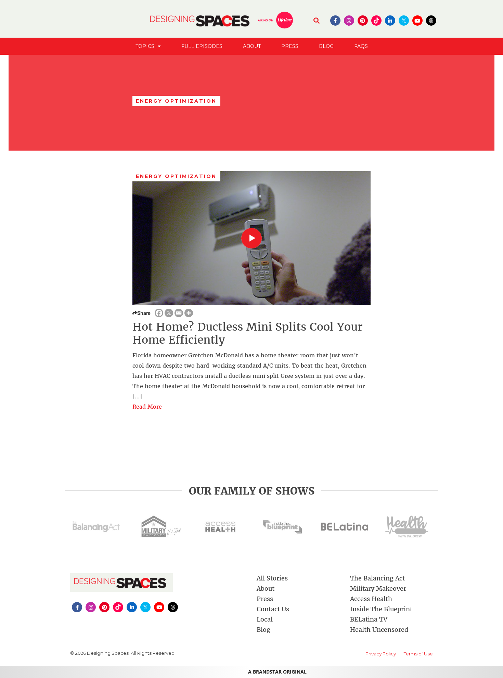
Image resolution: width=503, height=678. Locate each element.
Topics (145, 46)
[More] (188, 313)
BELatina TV (368, 619)
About (252, 46)
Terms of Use (418, 653)
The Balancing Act (377, 578)
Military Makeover (378, 588)
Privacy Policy (380, 653)
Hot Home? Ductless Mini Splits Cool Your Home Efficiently (247, 333)
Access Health (371, 599)
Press (289, 46)
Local (265, 619)
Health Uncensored (379, 630)
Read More (147, 406)
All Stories (272, 578)
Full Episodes (201, 46)
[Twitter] (169, 313)
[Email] (179, 313)
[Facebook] (159, 313)
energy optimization (176, 176)
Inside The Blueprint (381, 609)
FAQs (361, 46)
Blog (326, 46)
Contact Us (273, 609)
